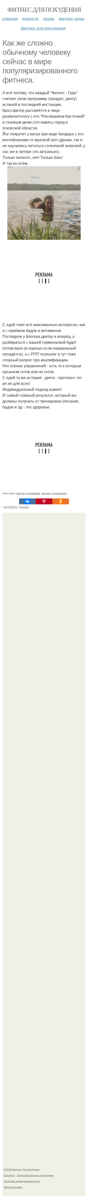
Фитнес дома (71, 18)
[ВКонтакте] (27, 501)
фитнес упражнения (54, 493)
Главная (10, 18)
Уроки (48, 18)
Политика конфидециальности (22, 1181)
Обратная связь (13, 1187)
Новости (30, 18)
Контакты (9, 1175)
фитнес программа (28, 493)
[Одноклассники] (60, 501)
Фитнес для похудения (44, 9)
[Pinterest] (44, 501)
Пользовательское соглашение (35, 1175)
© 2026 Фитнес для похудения (21, 1169)
